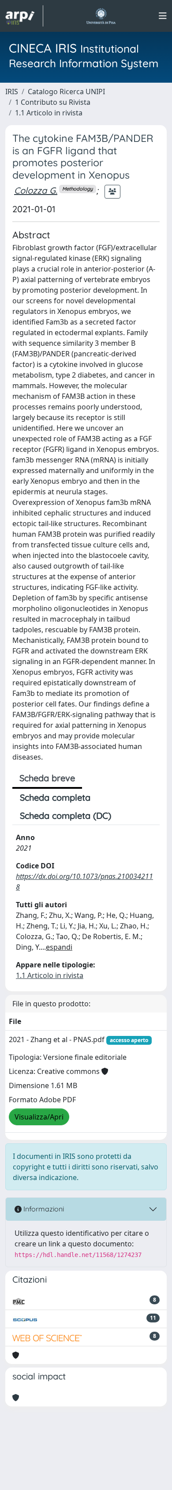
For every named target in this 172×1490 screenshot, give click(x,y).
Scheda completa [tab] (55, 797)
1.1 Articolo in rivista (48, 113)
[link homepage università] (100, 16)
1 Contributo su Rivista (52, 102)
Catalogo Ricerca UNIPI (66, 91)
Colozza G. (35, 190)
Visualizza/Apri (39, 1117)
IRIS (11, 91)
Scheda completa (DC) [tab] (65, 815)
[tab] (126, 815)
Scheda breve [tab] (47, 777)
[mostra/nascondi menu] (163, 15)
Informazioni (43, 1208)
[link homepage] (24, 16)
